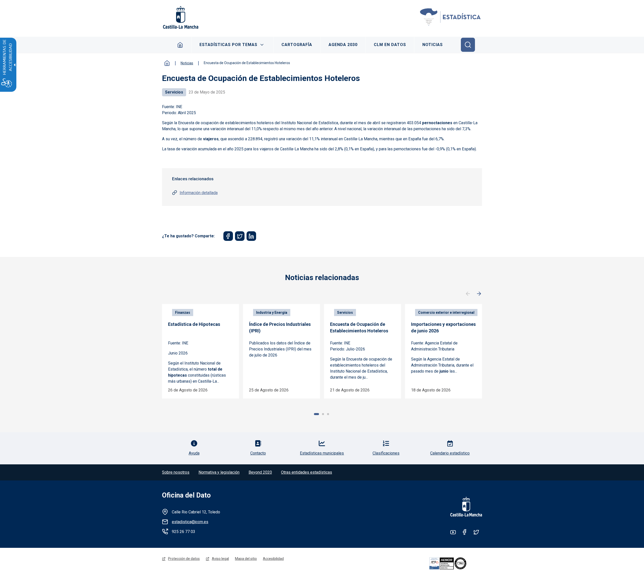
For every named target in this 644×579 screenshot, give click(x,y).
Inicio (180, 45)
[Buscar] (468, 45)
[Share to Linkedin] (251, 236)
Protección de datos (184, 559)
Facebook (464, 532)
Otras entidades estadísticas (306, 472)
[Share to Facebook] (228, 236)
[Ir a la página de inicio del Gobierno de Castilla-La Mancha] (180, 17)
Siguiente (479, 294)
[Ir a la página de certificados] (455, 563)
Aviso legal (220, 559)
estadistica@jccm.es (190, 521)
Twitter (476, 532)
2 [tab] (323, 414)
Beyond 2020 (260, 472)
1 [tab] (316, 414)
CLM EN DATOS (390, 44)
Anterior (468, 294)
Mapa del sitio (246, 559)
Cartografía (296, 44)
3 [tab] (328, 414)
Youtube (453, 532)
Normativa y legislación (218, 472)
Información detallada (199, 192)
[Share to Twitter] (240, 236)
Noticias (432, 44)
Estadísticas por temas (228, 44)
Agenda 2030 (343, 44)
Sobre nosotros (175, 472)
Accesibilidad (273, 559)
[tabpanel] (200, 351)
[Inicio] (450, 17)
